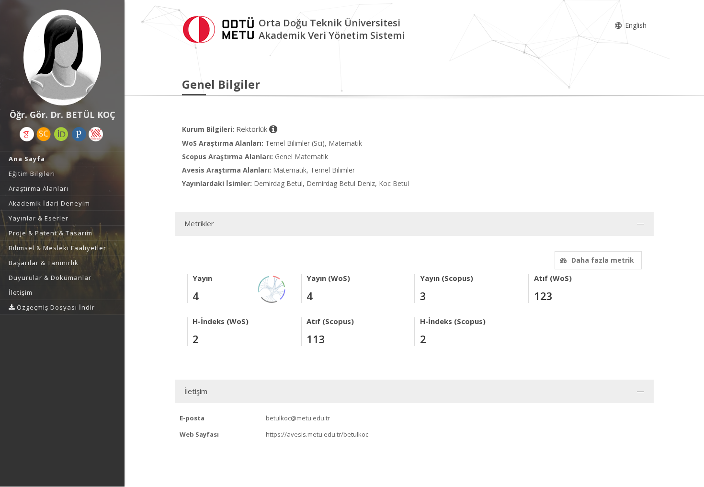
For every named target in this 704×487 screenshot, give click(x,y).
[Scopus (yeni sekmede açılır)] (43, 134)
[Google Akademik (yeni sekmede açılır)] (27, 134)
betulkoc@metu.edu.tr (298, 418)
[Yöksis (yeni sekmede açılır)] (96, 134)
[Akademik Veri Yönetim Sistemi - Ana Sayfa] (220, 28)
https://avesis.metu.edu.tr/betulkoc (317, 434)
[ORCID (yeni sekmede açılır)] (61, 134)
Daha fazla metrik (602, 260)
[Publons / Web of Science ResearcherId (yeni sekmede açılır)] (79, 134)
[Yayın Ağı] (272, 288)
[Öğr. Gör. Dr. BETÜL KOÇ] (62, 57)
